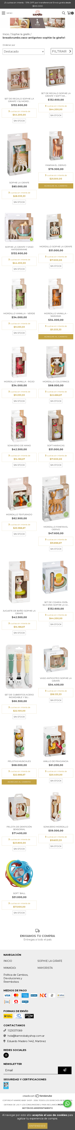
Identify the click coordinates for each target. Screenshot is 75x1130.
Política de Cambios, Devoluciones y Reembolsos (15, 978)
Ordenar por (9, 45)
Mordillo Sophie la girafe (56, 246)
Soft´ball (19, 893)
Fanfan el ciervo (56, 165)
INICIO (7, 960)
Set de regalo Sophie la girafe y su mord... (19, 100)
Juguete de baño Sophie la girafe (19, 612)
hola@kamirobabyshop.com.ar (26, 1035)
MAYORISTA (45, 967)
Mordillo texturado (19, 514)
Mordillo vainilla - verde (19, 313)
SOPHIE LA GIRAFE (50, 960)
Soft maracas (55, 445)
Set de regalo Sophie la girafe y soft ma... (56, 94)
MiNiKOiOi (9, 967)
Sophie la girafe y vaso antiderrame (19, 248)
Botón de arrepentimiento (37, 1108)
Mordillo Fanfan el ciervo (56, 528)
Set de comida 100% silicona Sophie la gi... (56, 603)
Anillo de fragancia (55, 761)
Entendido (37, 1125)
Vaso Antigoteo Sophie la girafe (56, 679)
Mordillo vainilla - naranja (56, 314)
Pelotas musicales (19, 761)
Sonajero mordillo (55, 826)
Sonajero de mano (19, 445)
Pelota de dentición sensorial (19, 828)
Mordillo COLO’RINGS (56, 381)
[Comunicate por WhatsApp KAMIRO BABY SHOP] (67, 1103)
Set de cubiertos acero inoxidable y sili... (19, 696)
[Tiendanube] (37, 1097)
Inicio (6, 34)
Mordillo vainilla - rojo (19, 381)
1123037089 (15, 1030)
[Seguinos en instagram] (6, 1055)
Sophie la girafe (20, 34)
